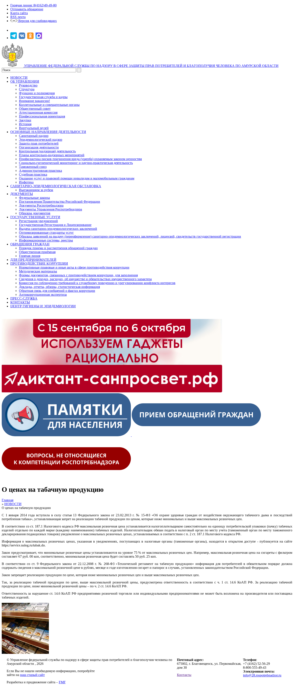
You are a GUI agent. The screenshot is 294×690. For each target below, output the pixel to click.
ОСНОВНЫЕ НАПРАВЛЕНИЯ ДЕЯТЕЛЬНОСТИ (48, 132)
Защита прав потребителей (39, 143)
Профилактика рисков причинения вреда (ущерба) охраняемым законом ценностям (80, 159)
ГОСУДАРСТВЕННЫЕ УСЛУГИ (35, 217)
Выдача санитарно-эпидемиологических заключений (58, 229)
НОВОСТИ (19, 77)
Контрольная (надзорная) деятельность (47, 151)
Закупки (25, 120)
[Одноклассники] (31, 38)
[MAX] (39, 38)
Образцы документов (34, 213)
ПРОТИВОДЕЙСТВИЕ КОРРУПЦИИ (39, 263)
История (25, 124)
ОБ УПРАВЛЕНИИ (24, 81)
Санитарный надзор (33, 136)
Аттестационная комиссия (38, 112)
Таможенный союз (32, 167)
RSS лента (18, 17)
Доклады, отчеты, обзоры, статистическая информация (59, 287)
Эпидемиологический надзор (40, 139)
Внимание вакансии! (34, 101)
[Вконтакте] (22, 38)
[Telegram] (14, 38)
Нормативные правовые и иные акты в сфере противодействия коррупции (74, 267)
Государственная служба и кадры (43, 97)
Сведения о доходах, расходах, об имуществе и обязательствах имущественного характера (85, 279)
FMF (62, 682)
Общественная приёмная (37, 252)
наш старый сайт (32, 675)
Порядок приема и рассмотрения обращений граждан (58, 248)
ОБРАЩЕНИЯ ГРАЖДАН (30, 244)
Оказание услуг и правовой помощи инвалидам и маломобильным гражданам (76, 178)
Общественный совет (35, 108)
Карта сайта (19, 13)
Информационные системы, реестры (46, 240)
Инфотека (26, 182)
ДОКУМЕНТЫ (21, 194)
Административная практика (40, 170)
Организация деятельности (39, 147)
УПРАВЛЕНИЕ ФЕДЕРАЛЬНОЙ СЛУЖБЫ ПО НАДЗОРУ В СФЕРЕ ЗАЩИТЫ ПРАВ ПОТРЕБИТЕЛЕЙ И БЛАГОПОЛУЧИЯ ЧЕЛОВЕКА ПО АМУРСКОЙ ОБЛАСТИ (151, 66)
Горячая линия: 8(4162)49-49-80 (33, 5)
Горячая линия (29, 256)
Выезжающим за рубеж (36, 190)
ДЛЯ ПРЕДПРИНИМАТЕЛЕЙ (33, 259)
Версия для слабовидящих (37, 21)
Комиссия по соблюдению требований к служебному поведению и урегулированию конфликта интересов (97, 283)
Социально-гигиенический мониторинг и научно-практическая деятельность (76, 163)
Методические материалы (38, 271)
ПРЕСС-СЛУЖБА (23, 298)
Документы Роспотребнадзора (41, 205)
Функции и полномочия (37, 93)
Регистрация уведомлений (38, 221)
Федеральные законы (34, 198)
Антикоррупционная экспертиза (43, 294)
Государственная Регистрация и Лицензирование (55, 225)
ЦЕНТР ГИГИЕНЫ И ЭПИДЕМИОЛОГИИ (43, 306)
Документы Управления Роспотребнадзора (50, 209)
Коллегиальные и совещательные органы (49, 105)
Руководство (28, 85)
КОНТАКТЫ (20, 302)
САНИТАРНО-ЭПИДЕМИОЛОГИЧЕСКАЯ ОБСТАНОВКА (55, 186)
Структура (26, 89)
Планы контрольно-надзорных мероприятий (51, 155)
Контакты (184, 675)
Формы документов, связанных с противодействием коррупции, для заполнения (78, 275)
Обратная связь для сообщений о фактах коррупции (57, 290)
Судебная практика (33, 174)
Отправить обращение (26, 9)
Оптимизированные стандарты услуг (46, 232)
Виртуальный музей (34, 128)
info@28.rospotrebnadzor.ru (262, 675)
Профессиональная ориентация (42, 116)
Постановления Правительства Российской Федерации (59, 201)
